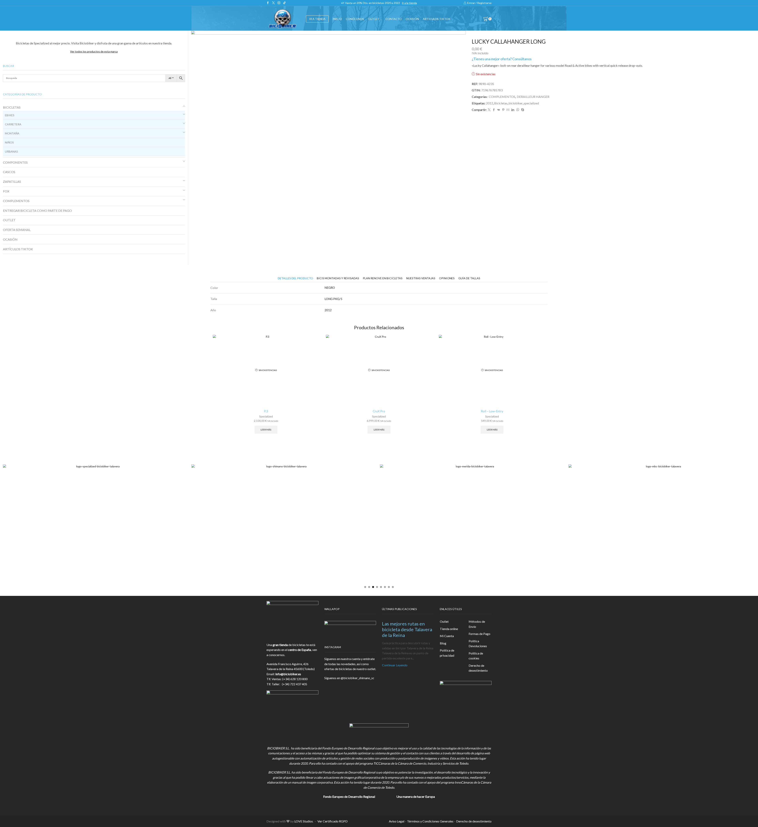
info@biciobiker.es (288, 674)
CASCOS (9, 172)
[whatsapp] (517, 110)
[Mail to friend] (508, 110)
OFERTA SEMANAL (17, 230)
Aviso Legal (396, 821)
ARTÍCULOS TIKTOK (18, 249)
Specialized (266, 416)
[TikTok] (284, 3)
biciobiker (515, 103)
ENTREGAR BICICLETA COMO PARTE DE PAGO (37, 210)
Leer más (266, 429)
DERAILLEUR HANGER (533, 96)
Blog (443, 643)
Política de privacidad (447, 652)
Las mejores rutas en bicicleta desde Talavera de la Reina (407, 629)
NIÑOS (9, 142)
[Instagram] (279, 3)
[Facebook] (267, 3)
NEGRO (330, 287)
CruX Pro (379, 411)
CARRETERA (13, 124)
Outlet (444, 621)
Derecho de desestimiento (478, 668)
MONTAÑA (12, 133)
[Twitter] (273, 3)
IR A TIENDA (317, 19)
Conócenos (355, 19)
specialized (531, 103)
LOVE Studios (303, 821)
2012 (489, 103)
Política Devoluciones (478, 643)
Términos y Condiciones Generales (430, 821)
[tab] (295, 278)
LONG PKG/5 (333, 299)
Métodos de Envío (477, 624)
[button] (365, 587)
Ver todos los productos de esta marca (94, 51)
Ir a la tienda (409, 3)
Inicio (337, 19)
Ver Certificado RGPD (332, 821)
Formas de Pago (479, 634)
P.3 (266, 411)
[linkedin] (512, 110)
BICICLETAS (12, 107)
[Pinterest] (503, 110)
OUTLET (373, 19)
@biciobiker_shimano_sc (357, 678)
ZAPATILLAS (12, 181)
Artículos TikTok (436, 19)
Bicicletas (501, 103)
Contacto (394, 19)
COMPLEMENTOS (502, 96)
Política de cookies (476, 655)
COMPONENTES (15, 162)
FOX (6, 191)
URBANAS (11, 151)
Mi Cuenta (447, 636)
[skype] (522, 110)
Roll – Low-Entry (492, 411)
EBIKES (9, 115)
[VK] (498, 110)
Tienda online (449, 629)
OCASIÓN (412, 19)
